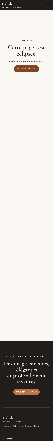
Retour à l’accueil (26, 69)
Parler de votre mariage (26, 392)
